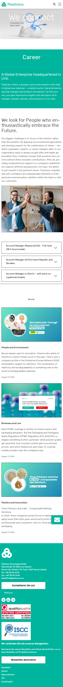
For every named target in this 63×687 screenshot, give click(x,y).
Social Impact (7, 682)
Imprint (4, 671)
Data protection (8, 674)
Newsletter (6, 667)
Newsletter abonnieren (23, 660)
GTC (3, 678)
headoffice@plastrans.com (12, 578)
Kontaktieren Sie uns (23, 585)
